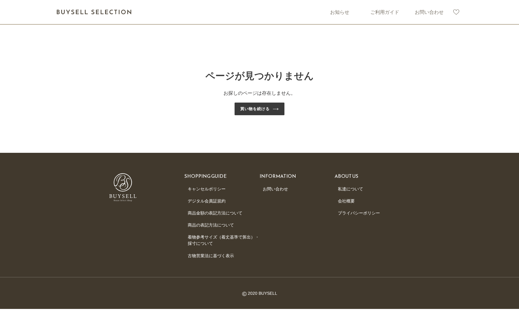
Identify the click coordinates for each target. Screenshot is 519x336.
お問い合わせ (429, 12)
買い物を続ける (255, 108)
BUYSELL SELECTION (94, 12)
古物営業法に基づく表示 (211, 255)
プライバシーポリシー (359, 213)
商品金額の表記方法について (215, 213)
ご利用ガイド (384, 12)
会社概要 (346, 201)
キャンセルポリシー (207, 188)
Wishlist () (456, 12)
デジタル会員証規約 (207, 201)
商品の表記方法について (211, 225)
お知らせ (339, 12)
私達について (350, 188)
